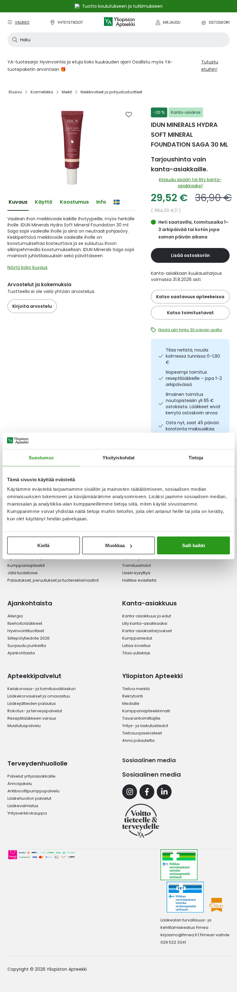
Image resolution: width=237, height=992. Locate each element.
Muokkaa (115, 545)
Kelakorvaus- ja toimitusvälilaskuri (41, 689)
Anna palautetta (138, 740)
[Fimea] (179, 864)
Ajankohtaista (21, 653)
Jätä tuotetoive (22, 573)
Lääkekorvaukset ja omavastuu (38, 696)
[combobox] (118, 39)
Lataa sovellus (136, 645)
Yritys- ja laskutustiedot (145, 726)
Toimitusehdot (136, 565)
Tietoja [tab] (196, 457)
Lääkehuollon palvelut (29, 798)
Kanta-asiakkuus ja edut (146, 616)
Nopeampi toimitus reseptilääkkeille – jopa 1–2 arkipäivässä (194, 378)
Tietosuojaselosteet (142, 733)
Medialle (130, 703)
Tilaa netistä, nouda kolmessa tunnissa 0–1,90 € (193, 356)
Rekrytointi (132, 696)
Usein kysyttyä (136, 573)
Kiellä (43, 545)
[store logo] (119, 22)
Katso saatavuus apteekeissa (190, 297)
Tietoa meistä (136, 689)
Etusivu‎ (15, 92)
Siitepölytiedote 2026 (28, 638)
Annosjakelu (19, 784)
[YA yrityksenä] (140, 821)
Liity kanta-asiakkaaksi (144, 623)
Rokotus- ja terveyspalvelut (34, 711)
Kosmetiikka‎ (42, 92)
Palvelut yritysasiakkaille (31, 776)
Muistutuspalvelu (24, 726)
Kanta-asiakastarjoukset (147, 631)
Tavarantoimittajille (141, 718)
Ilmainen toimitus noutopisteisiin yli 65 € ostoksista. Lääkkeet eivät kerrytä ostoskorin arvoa (193, 403)
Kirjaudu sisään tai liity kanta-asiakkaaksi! (190, 183)
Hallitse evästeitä (139, 580)
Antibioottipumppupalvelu (33, 791)
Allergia (15, 616)
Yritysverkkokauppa (27, 813)
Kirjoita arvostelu (32, 306)
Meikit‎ (67, 92)
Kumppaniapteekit (26, 565)
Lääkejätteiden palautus (31, 703)
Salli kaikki (193, 545)
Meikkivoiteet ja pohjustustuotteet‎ (111, 92)
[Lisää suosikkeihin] (128, 115)
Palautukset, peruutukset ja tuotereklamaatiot (53, 580)
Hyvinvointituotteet (25, 631)
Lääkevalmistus (22, 806)
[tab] (18, 202)
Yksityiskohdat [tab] (118, 457)
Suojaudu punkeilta (26, 645)
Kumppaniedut (137, 638)
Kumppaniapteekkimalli (146, 711)
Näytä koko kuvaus (27, 267)
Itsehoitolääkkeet (24, 623)
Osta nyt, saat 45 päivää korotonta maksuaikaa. (192, 426)
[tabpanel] (71, 245)
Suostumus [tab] (41, 457)
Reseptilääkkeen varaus (31, 718)
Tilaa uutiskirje (136, 653)
